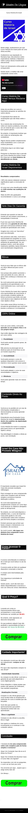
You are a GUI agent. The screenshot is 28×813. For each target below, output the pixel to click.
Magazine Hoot (12, 810)
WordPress (21, 810)
